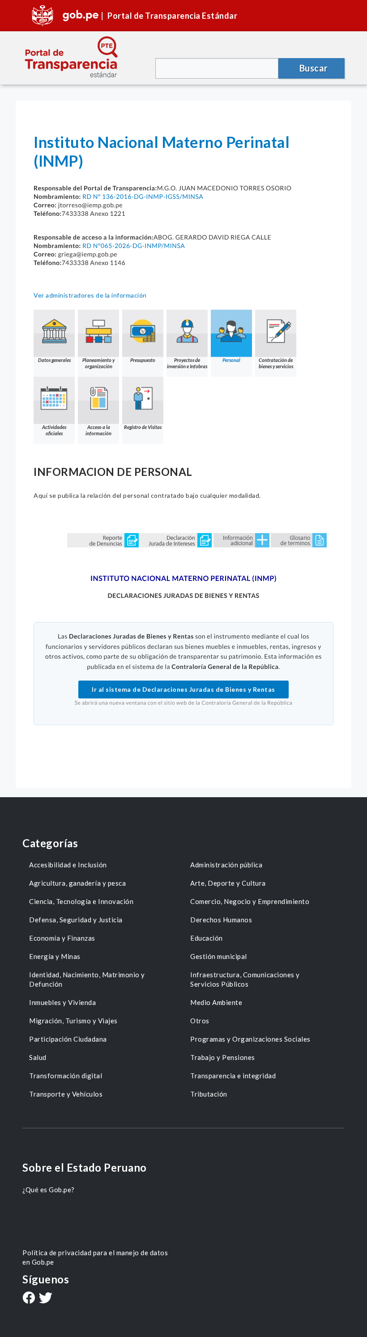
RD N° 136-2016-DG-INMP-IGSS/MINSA (142, 196)
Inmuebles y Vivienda (62, 1002)
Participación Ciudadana (68, 1039)
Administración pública (226, 865)
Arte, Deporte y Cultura (228, 883)
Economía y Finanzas (62, 938)
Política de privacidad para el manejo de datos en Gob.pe (95, 1257)
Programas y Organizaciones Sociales (250, 1039)
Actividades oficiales (54, 430)
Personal (231, 360)
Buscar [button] (313, 68)
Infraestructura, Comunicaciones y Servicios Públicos (245, 979)
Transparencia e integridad (233, 1076)
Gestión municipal (218, 956)
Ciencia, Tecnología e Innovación (81, 901)
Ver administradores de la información (90, 295)
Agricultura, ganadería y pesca (77, 883)
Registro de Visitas (143, 427)
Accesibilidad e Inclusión (68, 865)
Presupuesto (142, 360)
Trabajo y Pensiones (222, 1057)
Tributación (208, 1094)
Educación (206, 938)
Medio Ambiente (216, 1002)
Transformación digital (65, 1076)
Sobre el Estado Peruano (84, 1167)
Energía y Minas (55, 956)
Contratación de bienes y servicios (276, 363)
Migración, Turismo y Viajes (73, 1021)
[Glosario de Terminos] (299, 539)
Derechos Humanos (221, 920)
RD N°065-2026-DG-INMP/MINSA (133, 245)
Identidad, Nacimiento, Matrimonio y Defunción (87, 979)
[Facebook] (28, 1298)
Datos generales (54, 360)
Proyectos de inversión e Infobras (187, 363)
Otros (199, 1021)
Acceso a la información (98, 430)
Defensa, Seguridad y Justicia (76, 920)
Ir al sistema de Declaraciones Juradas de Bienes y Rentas (183, 689)
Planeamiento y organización (98, 363)
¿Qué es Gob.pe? (48, 1190)
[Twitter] (45, 1298)
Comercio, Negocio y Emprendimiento (249, 901)
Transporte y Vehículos (65, 1094)
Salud (38, 1057)
